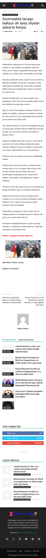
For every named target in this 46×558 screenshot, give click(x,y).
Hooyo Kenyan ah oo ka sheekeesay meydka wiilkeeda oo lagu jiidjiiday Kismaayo (34, 301)
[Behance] (7, 539)
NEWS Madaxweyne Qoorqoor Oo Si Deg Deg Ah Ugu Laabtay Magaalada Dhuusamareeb (29, 383)
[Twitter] (26, 539)
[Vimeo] (32, 539)
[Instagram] (19, 539)
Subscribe (38, 443)
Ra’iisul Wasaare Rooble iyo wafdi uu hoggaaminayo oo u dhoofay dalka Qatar (28, 371)
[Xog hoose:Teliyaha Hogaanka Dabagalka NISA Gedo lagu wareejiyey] (8, 394)
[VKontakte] (39, 539)
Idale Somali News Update (17, 11)
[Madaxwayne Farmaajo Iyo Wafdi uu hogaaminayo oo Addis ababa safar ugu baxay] (8, 360)
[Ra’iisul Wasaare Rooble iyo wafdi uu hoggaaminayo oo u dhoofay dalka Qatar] (8, 371)
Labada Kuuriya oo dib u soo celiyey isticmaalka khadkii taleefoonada (27, 349)
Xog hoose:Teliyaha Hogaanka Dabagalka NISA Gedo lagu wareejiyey (29, 394)
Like (40, 433)
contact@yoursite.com (27, 532)
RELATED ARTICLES (9, 340)
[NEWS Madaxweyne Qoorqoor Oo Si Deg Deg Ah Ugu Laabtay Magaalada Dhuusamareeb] (8, 383)
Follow (39, 438)
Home (4, 11)
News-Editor (8, 31)
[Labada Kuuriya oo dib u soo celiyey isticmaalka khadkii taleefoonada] (8, 349)
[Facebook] (13, 539)
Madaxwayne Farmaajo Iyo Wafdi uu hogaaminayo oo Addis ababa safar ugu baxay (28, 360)
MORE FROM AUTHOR (26, 340)
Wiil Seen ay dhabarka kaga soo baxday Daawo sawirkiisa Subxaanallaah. (12, 300)
